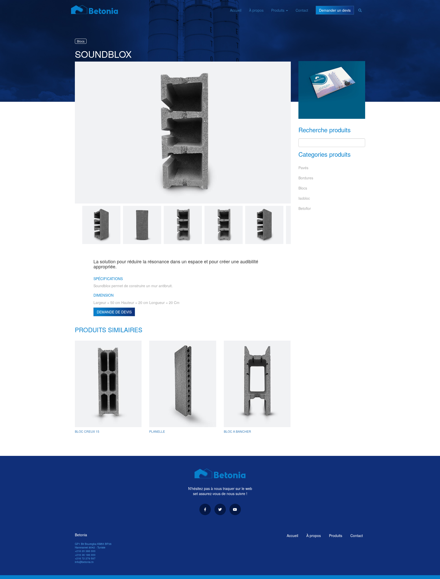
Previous (71, 133)
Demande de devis (114, 311)
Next (294, 225)
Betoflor (304, 208)
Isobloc (304, 198)
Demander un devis (335, 10)
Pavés (303, 167)
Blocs (302, 188)
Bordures (305, 177)
